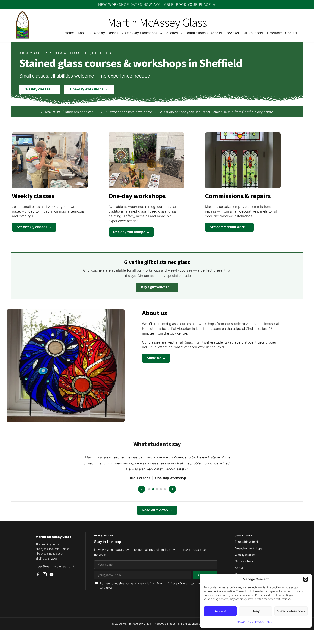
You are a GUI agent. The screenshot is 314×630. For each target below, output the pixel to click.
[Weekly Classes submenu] (122, 33)
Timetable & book (247, 541)
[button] (305, 579)
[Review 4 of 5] (161, 489)
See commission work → (229, 227)
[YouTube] (51, 574)
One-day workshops (248, 548)
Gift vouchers (244, 561)
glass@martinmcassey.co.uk (55, 566)
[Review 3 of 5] (157, 489)
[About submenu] (90, 33)
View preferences (291, 611)
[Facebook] (38, 574)
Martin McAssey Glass (157, 23)
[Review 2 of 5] (153, 489)
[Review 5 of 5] (165, 489)
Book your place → (196, 4)
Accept (220, 611)
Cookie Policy (245, 622)
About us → (156, 358)
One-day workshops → (89, 89)
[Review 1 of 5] (149, 489)
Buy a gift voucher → (157, 287)
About (239, 568)
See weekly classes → (34, 227)
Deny (256, 611)
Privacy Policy (263, 622)
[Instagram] (45, 574)
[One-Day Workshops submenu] (161, 33)
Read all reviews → (157, 510)
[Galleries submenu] (181, 33)
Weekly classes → (39, 89)
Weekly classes (245, 555)
